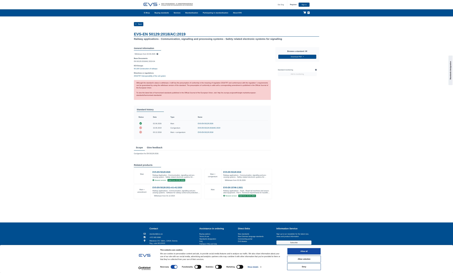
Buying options (204, 234)
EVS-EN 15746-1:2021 (233, 188)
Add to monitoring (297, 74)
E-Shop (147, 13)
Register (293, 4)
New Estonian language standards (251, 236)
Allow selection (304, 259)
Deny (304, 267)
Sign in (304, 5)
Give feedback (154, 147)
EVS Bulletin (242, 241)
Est (279, 5)
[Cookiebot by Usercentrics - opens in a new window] (144, 268)
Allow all (304, 251)
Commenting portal (245, 239)
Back (140, 24)
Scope (139, 147)
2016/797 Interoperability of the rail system (150, 76)
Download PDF (296, 57)
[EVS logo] (169, 4)
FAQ (201, 241)
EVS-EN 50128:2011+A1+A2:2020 (167, 188)
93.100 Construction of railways (145, 69)
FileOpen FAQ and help (208, 244)
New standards (243, 234)
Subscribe (294, 242)
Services (177, 13)
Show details (253, 267)
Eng (282, 5)
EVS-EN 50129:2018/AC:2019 (209, 128)
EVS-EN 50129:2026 (205, 123)
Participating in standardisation (215, 13)
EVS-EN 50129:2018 (205, 132)
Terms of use (204, 236)
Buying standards (162, 13)
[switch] (198, 267)
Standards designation (450, 70)
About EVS (237, 13)
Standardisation (191, 13)
